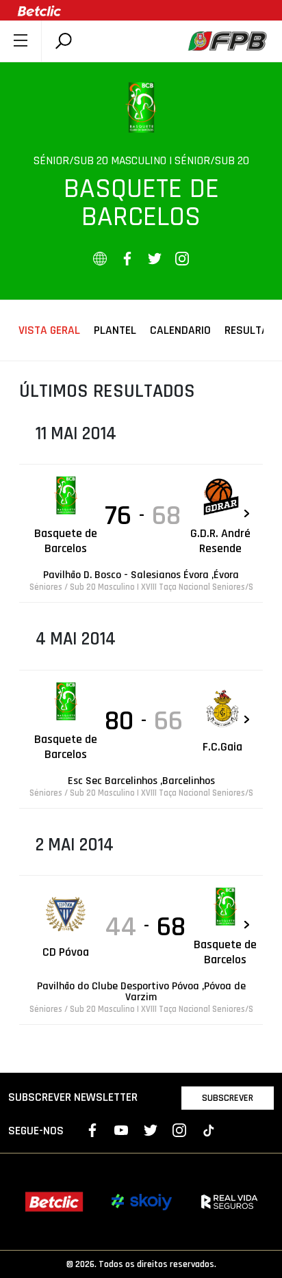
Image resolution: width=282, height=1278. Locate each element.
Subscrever (227, 1098)
